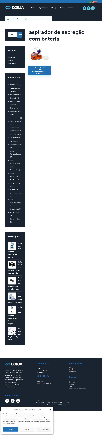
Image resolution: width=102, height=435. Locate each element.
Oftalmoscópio (15, 193)
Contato (40, 385)
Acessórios (14, 85)
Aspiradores (14, 95)
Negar (27, 429)
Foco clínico (14, 134)
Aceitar (10, 429)
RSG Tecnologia (62, 404)
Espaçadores (15, 118)
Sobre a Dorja (42, 370)
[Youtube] (93, 8)
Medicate (11, 57)
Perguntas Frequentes (77, 388)
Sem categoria (15, 212)
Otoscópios (14, 209)
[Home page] (8, 19)
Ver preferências (43, 429)
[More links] (78, 7)
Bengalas (13, 98)
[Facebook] (84, 8)
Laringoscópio (15, 145)
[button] (50, 410)
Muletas (13, 190)
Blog (70, 386)
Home (39, 368)
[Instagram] (89, 8)
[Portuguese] (90, 1)
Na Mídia (72, 384)
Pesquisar (20, 35)
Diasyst (10, 60)
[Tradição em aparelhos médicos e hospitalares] (15, 7)
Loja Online (41, 381)
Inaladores (14, 141)
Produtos (40, 372)
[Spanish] (95, 1)
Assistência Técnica (44, 383)
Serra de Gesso (15, 219)
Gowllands (12, 63)
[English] (93, 1)
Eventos (72, 382)
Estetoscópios (15, 121)
